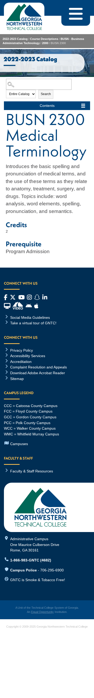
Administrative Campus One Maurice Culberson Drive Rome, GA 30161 (34, 544)
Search (46, 94)
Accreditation (21, 362)
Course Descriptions (44, 38)
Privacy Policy (21, 350)
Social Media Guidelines (30, 317)
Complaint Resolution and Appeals (38, 367)
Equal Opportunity (42, 611)
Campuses (19, 444)
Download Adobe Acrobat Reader (37, 373)
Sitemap (17, 379)
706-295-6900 (52, 570)
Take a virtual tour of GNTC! (33, 323)
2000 (45, 43)
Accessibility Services (27, 356)
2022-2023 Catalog (15, 38)
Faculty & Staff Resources (31, 471)
